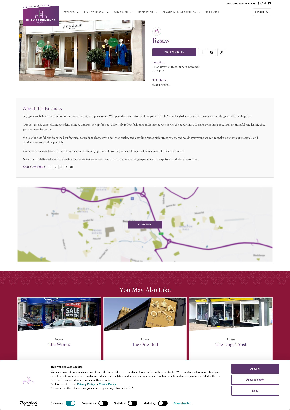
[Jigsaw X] (222, 52)
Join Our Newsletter (241, 4)
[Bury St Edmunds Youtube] (269, 3)
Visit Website (174, 52)
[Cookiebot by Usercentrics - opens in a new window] (28, 403)
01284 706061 (161, 84)
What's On (121, 12)
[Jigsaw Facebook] (202, 52)
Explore (69, 12)
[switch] (103, 403)
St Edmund (213, 12)
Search (259, 12)
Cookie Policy (107, 384)
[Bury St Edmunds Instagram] (261, 3)
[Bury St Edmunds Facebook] (258, 3)
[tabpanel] (59, 332)
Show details (181, 403)
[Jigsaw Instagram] (212, 52)
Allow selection (255, 379)
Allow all (255, 368)
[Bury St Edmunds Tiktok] (265, 3)
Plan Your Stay (94, 12)
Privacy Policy (86, 384)
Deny (255, 390)
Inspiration (145, 12)
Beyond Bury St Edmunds (179, 12)
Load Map (145, 224)
